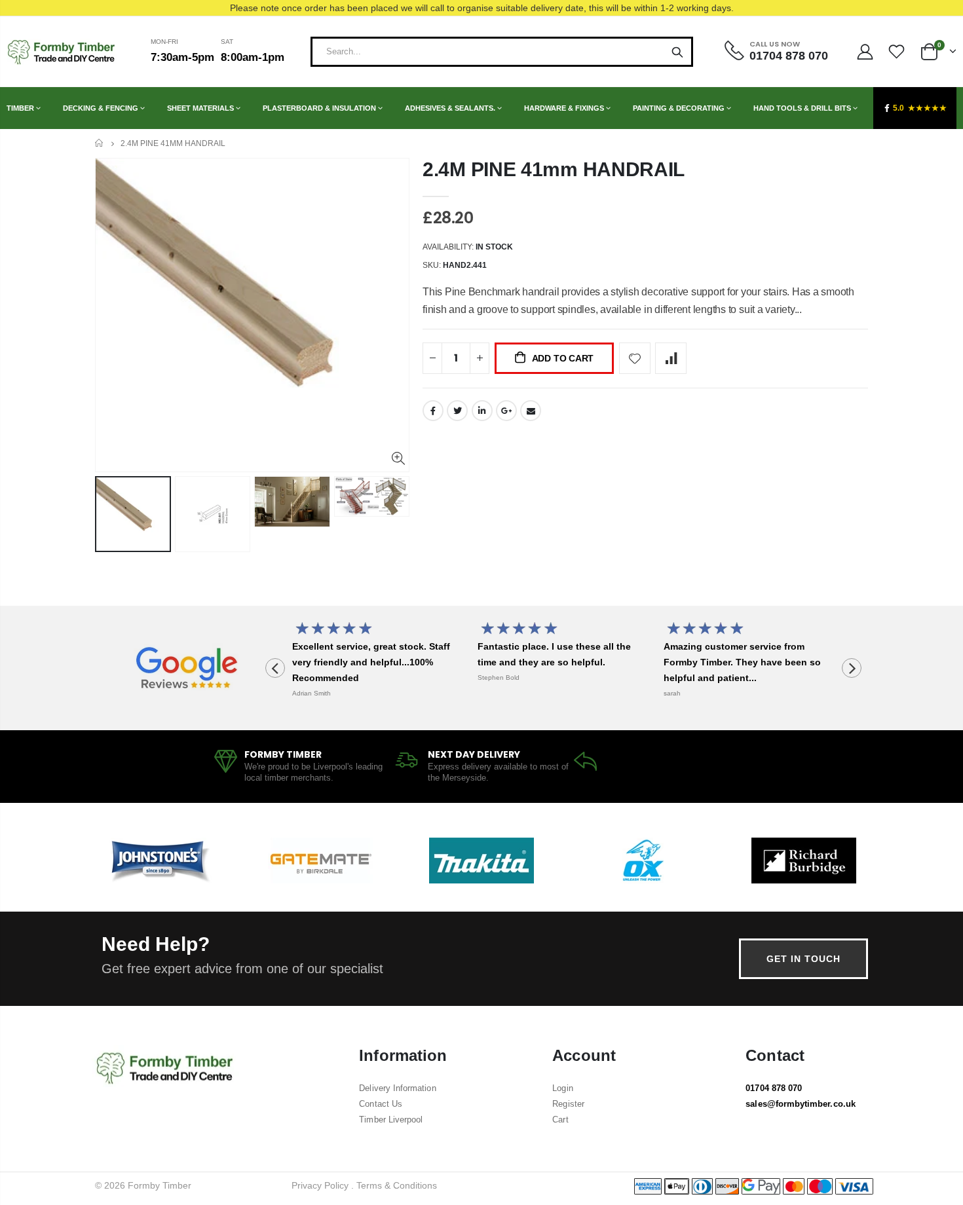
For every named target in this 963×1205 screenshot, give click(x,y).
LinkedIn (482, 410)
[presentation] (275, 668)
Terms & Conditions (396, 1185)
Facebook (433, 410)
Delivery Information (397, 1088)
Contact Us (380, 1104)
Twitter (457, 410)
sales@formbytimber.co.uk (801, 1104)
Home (100, 143)
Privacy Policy (320, 1185)
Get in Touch (803, 959)
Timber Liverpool (391, 1119)
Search (677, 52)
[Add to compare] (671, 358)
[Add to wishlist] (635, 358)
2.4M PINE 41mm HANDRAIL (554, 169)
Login (562, 1088)
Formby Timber (159, 1185)
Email (530, 410)
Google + (506, 410)
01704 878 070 (774, 1088)
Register (568, 1104)
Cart (560, 1119)
